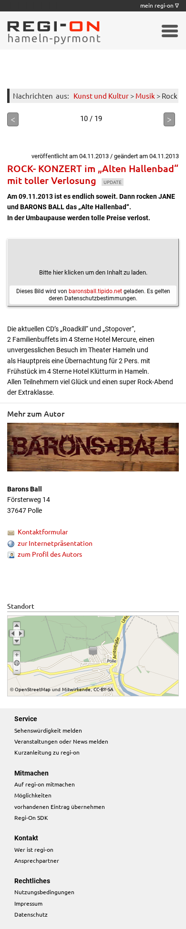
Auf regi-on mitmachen (44, 784)
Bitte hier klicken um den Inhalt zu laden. (93, 272)
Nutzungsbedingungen (44, 892)
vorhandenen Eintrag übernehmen (59, 806)
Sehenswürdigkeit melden (48, 730)
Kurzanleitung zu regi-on (47, 752)
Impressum (28, 903)
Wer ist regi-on (33, 849)
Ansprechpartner (36, 860)
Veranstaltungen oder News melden (61, 741)
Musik (145, 95)
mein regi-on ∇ (159, 5)
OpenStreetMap (33, 689)
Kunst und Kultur (101, 95)
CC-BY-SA (103, 689)
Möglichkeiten (33, 795)
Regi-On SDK (31, 817)
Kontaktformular (43, 531)
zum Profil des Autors (50, 554)
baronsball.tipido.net (95, 291)
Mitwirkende (76, 689)
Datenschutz (31, 914)
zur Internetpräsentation (55, 543)
